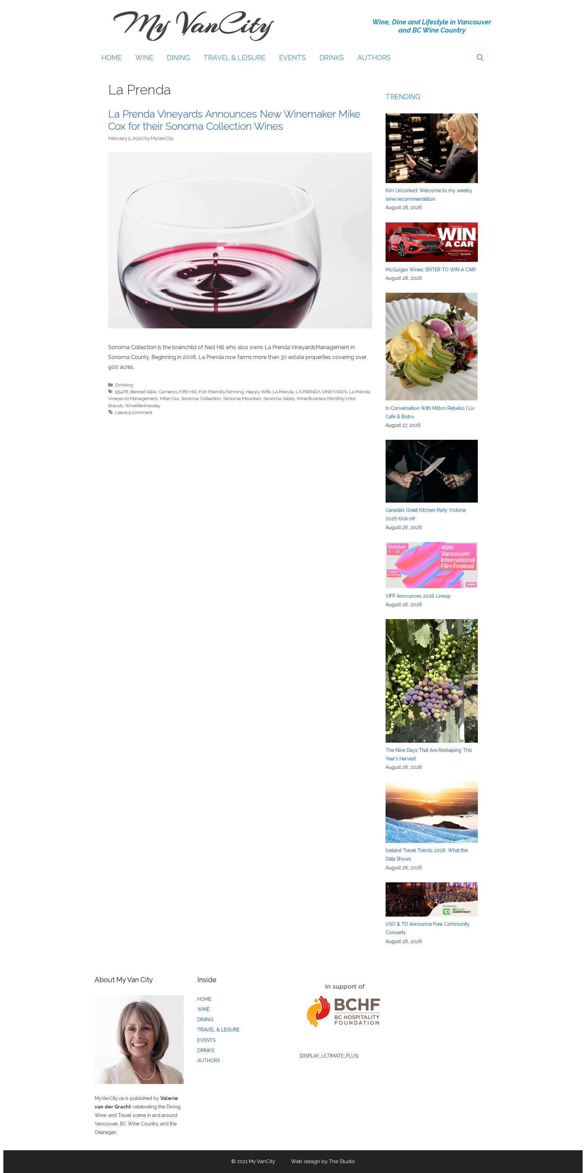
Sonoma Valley (278, 398)
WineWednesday (142, 405)
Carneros (167, 391)
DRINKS (331, 58)
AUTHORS (374, 58)
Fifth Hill (188, 391)
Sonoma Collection (201, 398)
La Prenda (283, 391)
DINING (178, 58)
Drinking (124, 384)
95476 (122, 391)
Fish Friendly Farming (221, 391)
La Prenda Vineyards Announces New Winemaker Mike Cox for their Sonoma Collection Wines (234, 120)
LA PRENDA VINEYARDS (321, 391)
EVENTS (292, 58)
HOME (111, 58)
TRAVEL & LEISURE (234, 58)
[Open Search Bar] (480, 58)
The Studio (342, 1161)
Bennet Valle (143, 391)
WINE (144, 58)
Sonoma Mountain (242, 398)
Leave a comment (133, 412)
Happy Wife (258, 391)
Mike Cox (169, 398)
